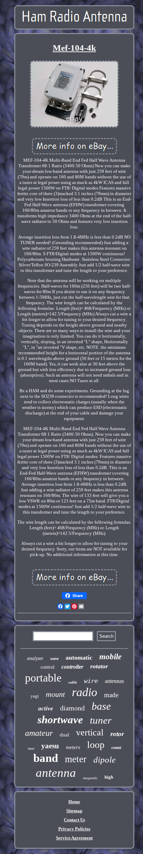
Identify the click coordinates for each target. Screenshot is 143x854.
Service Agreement (74, 837)
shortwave (60, 720)
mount (55, 694)
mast (31, 748)
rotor (117, 734)
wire (91, 680)
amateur (39, 733)
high (108, 777)
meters (73, 747)
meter (75, 759)
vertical (89, 732)
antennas (114, 681)
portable (43, 677)
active (45, 708)
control (47, 667)
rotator (99, 666)
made (111, 695)
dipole (104, 759)
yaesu (50, 746)
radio (84, 692)
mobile (110, 656)
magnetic (90, 778)
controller (72, 667)
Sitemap (74, 810)
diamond (72, 708)
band (45, 758)
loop (95, 744)
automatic (79, 657)
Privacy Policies (74, 828)
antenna (56, 773)
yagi (35, 696)
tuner (100, 720)
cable (72, 682)
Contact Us (74, 819)
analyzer (35, 658)
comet (116, 747)
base (101, 706)
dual (64, 735)
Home (74, 801)
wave (54, 658)
